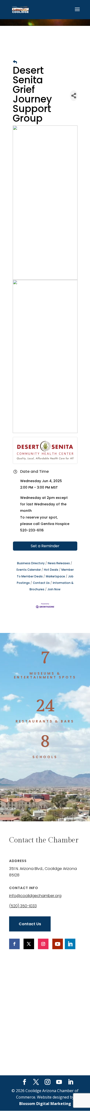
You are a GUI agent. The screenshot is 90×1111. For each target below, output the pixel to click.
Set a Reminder (45, 546)
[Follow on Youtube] (57, 944)
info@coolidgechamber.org (35, 895)
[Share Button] (74, 95)
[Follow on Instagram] (43, 944)
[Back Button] (15, 62)
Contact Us (41, 583)
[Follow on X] (29, 944)
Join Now (54, 589)
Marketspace (55, 576)
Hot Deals (51, 570)
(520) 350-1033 (23, 906)
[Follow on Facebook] (14, 944)
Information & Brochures (51, 586)
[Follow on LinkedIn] (70, 944)
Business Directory (31, 563)
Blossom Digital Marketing (45, 1103)
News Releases (59, 563)
